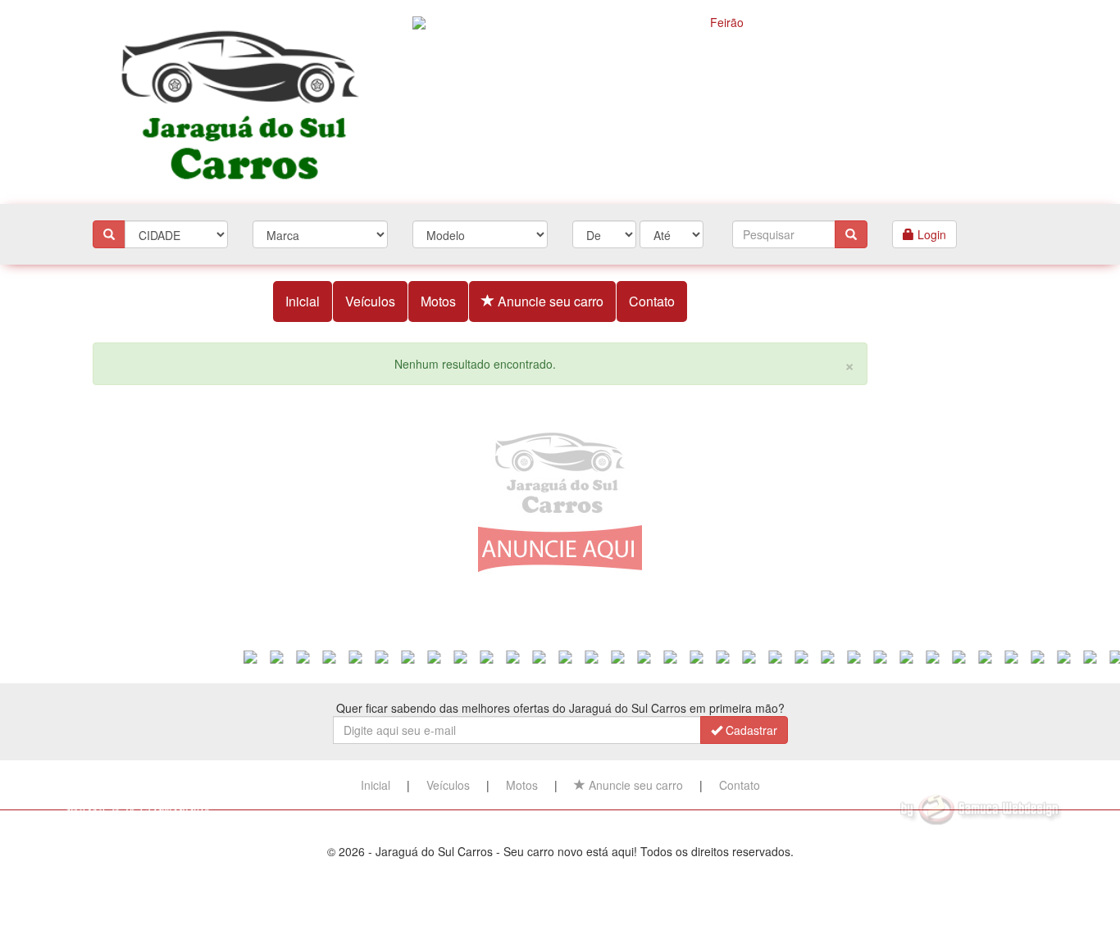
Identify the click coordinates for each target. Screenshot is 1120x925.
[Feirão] (719, 98)
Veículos (370, 301)
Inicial (302, 301)
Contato (652, 301)
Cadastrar (749, 730)
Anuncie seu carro (548, 301)
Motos (438, 301)
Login (930, 234)
